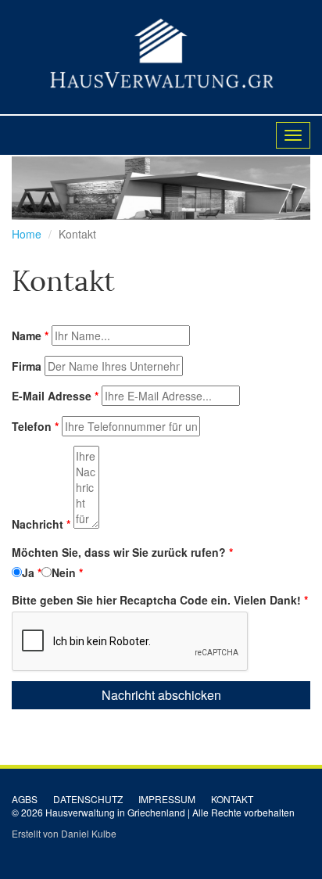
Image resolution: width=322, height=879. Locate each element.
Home (26, 234)
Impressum (166, 798)
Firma (26, 366)
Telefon (32, 426)
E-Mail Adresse (51, 396)
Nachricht (37, 524)
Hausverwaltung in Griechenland (115, 812)
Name (26, 335)
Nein (64, 572)
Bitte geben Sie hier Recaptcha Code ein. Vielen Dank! (156, 600)
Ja (28, 572)
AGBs (25, 798)
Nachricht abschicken (161, 695)
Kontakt (232, 798)
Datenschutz (88, 798)
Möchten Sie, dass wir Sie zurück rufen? (119, 552)
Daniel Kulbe (88, 833)
